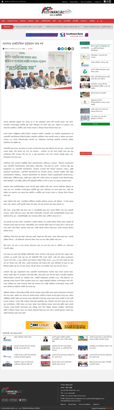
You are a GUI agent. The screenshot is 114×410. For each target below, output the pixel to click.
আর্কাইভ (92, 21)
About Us (64, 2)
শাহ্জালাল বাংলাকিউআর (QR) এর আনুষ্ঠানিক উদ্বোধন (88, 27)
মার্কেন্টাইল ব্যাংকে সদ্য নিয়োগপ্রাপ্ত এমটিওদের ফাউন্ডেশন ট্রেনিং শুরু (53, 27)
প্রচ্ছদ (3, 21)
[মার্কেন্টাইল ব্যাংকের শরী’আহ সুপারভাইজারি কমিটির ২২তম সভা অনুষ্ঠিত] (85, 85)
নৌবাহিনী (75, 21)
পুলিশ (54, 21)
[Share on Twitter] (62, 48)
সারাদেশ (83, 21)
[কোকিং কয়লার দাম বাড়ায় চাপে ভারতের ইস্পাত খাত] (85, 111)
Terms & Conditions (86, 2)
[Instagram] (107, 2)
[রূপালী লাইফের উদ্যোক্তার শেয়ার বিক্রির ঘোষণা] (85, 71)
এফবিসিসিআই (45, 21)
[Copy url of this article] (69, 48)
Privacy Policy (74, 2)
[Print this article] (72, 48)
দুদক (37, 21)
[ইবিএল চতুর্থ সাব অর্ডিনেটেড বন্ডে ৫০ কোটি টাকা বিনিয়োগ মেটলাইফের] (85, 48)
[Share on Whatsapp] (65, 48)
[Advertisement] (38, 105)
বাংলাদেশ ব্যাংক (12, 21)
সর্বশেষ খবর (84, 43)
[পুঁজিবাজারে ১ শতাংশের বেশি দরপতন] (85, 57)
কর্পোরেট (30, 49)
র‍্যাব (60, 21)
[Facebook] (104, 2)
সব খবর (96, 124)
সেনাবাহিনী (67, 21)
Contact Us (98, 2)
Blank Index (109, 408)
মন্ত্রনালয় (30, 21)
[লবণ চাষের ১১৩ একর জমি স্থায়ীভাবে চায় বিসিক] (85, 118)
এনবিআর (23, 21)
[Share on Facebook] (59, 48)
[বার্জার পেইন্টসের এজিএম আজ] (85, 64)
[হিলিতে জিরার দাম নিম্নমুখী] (85, 94)
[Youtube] (110, 2)
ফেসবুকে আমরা (85, 153)
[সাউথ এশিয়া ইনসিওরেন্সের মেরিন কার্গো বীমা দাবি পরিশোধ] (85, 78)
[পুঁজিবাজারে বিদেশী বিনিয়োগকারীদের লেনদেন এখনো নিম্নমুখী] (85, 102)
